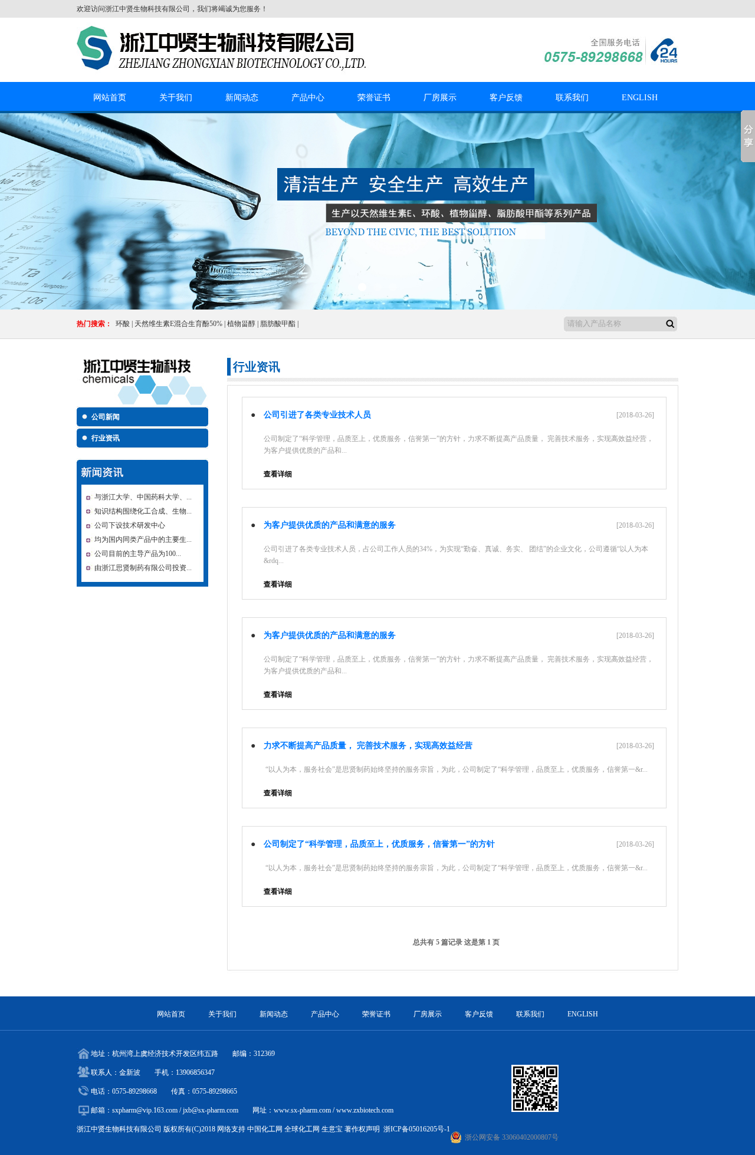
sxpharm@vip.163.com (145, 1110)
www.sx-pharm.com (302, 1110)
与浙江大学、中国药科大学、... (143, 497)
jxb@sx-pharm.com (210, 1110)
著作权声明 (362, 1129)
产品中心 (307, 97)
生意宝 (332, 1129)
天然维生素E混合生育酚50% (178, 324)
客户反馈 (506, 97)
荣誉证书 (373, 97)
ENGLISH (640, 97)
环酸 (123, 324)
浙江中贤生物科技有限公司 (147, 9)
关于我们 (175, 97)
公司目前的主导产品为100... (137, 553)
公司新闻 (105, 417)
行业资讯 (105, 438)
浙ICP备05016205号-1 (416, 1129)
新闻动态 (241, 97)
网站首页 (109, 97)
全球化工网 (302, 1129)
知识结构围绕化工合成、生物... (143, 511)
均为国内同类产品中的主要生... (143, 539)
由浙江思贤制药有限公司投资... (143, 568)
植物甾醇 (241, 324)
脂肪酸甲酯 (278, 324)
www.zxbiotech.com (364, 1110)
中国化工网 (265, 1129)
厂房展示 (440, 97)
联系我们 (572, 97)
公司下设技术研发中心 (129, 525)
